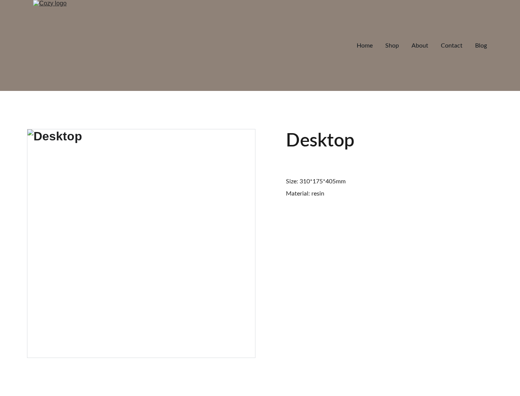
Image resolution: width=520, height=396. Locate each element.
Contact (452, 46)
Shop (392, 46)
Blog (481, 46)
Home (365, 46)
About (420, 46)
